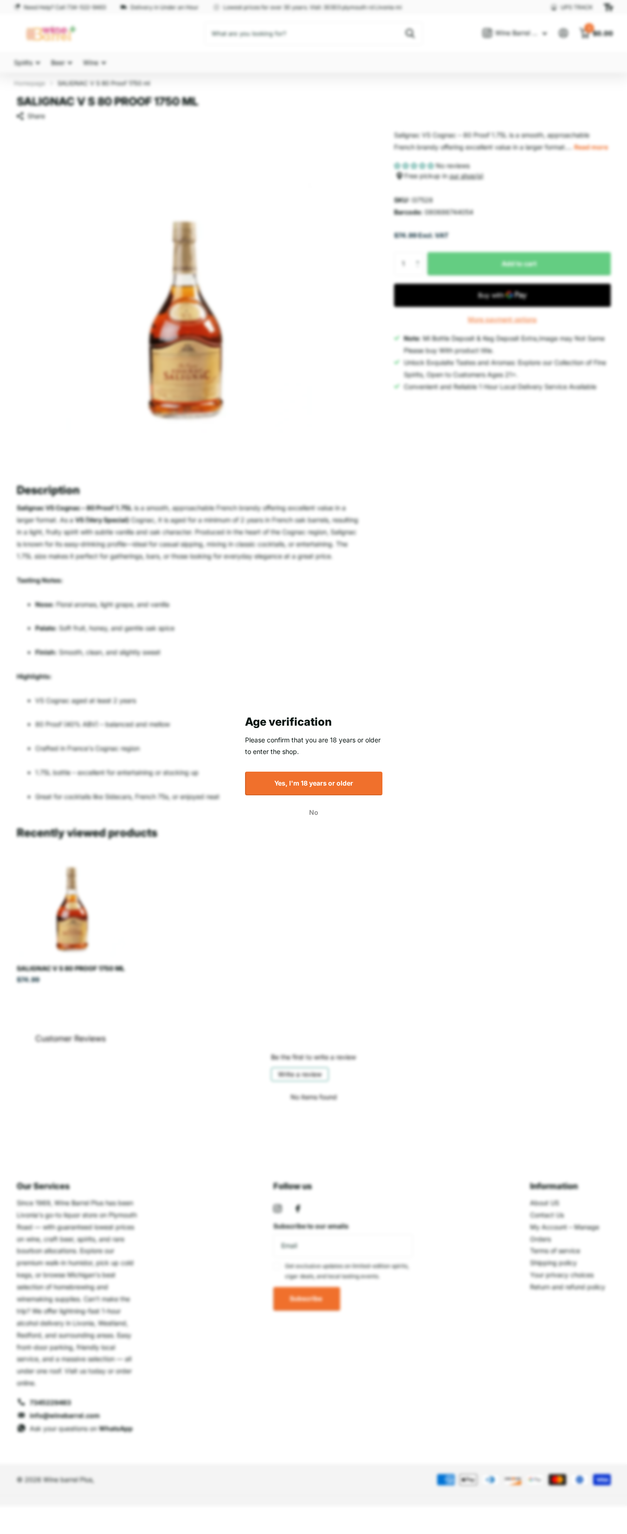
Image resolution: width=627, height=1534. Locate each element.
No (313, 812)
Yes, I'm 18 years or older (313, 783)
